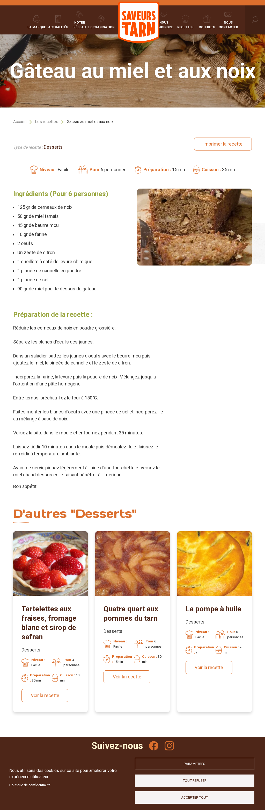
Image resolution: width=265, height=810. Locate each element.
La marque (36, 27)
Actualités (58, 27)
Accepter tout (194, 797)
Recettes (185, 27)
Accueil (19, 121)
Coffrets (207, 27)
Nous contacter (228, 25)
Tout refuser (195, 780)
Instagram (169, 745)
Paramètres (194, 764)
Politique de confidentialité (29, 785)
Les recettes (46, 121)
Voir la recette (45, 695)
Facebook (153, 745)
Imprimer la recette (222, 144)
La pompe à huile (213, 609)
